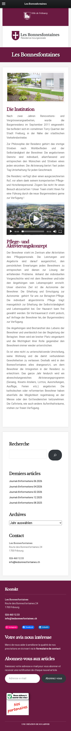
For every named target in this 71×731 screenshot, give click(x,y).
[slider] (33, 231)
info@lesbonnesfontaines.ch (24, 562)
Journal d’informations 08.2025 (25, 502)
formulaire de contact (48, 648)
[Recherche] (55, 455)
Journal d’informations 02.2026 (25, 492)
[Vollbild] (60, 231)
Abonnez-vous (54, 678)
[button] (35, 218)
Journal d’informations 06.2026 (25, 481)
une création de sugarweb (35, 724)
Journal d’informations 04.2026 (25, 486)
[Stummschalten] (54, 231)
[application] (35, 218)
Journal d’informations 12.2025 (25, 497)
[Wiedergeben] (11, 231)
